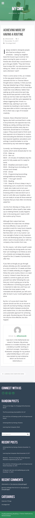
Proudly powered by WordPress (10, 513)
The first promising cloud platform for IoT (14, 412)
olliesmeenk (21, 336)
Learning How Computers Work (14, 374)
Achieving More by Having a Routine (13, 422)
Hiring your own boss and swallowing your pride (16, 470)
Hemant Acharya (6, 515)
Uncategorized (11, 43)
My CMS (17, 8)
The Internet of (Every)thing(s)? (18, 484)
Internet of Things (6, 501)
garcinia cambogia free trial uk (10, 487)
